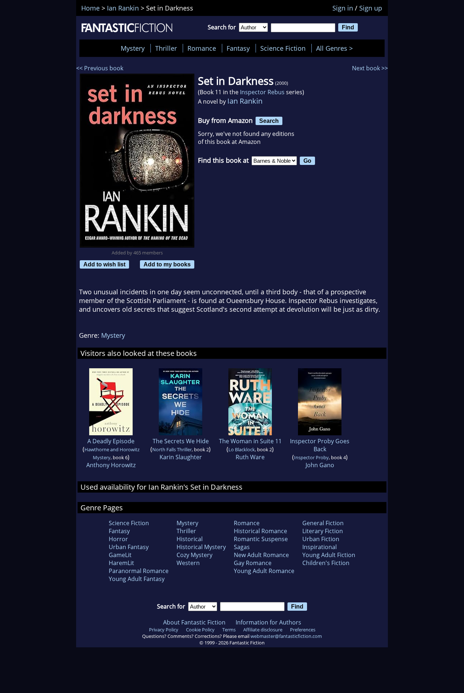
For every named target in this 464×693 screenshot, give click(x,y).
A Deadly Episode (110, 441)
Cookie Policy (200, 629)
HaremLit (121, 563)
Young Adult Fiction (328, 555)
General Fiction (323, 523)
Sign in (342, 8)
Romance (201, 48)
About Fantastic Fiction (194, 622)
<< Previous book (99, 68)
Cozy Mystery (194, 555)
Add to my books (167, 264)
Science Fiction (283, 48)
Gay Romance (253, 563)
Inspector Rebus (262, 92)
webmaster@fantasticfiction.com (286, 636)
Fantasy (238, 48)
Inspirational (319, 547)
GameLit (120, 555)
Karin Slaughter (181, 457)
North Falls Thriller (172, 449)
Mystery (133, 48)
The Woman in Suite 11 (250, 441)
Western (188, 563)
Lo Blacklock (241, 449)
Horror (118, 539)
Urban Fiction (320, 539)
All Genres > (336, 48)
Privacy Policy (163, 629)
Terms (229, 629)
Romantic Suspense (261, 539)
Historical (190, 539)
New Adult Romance (261, 555)
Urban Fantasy (129, 547)
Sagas (242, 547)
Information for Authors (268, 622)
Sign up (370, 8)
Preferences (302, 629)
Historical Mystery (201, 547)
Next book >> (370, 68)
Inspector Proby (311, 457)
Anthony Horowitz (111, 465)
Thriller (166, 48)
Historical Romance (260, 531)
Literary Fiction (322, 531)
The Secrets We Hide (181, 441)
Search (269, 120)
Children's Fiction (325, 563)
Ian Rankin (244, 101)
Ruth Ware (250, 457)
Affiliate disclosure (262, 629)
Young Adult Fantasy (137, 579)
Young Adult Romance (264, 571)
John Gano (320, 465)
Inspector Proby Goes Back (319, 445)
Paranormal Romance (139, 571)
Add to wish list (104, 264)
